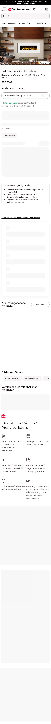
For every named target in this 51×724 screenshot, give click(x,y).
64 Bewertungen (30, 71)
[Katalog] (4, 8)
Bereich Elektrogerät (9, 23)
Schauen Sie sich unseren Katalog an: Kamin (20, 217)
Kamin (38, 23)
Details (4, 88)
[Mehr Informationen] (33, 106)
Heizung (31, 23)
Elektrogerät (22, 23)
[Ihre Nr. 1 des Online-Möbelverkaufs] (18, 9)
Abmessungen (16, 88)
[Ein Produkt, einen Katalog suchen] (4, 16)
